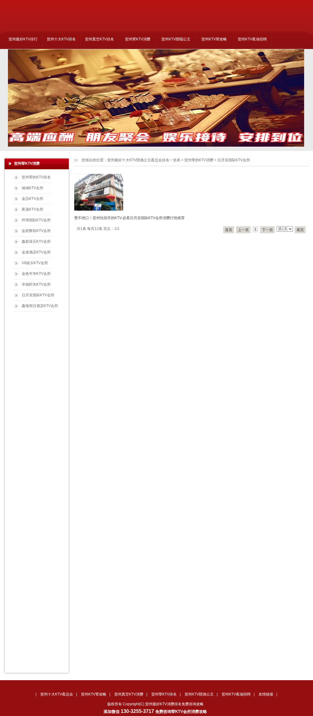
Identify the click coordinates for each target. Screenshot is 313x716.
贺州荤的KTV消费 (198, 160)
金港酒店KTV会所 (36, 252)
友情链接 (266, 694)
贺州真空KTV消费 (128, 694)
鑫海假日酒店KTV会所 (40, 306)
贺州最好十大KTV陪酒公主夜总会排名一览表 (143, 160)
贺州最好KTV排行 (23, 39)
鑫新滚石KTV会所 (36, 241)
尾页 (300, 230)
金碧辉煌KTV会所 (36, 231)
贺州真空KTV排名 (99, 39)
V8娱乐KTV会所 (35, 263)
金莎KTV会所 (32, 199)
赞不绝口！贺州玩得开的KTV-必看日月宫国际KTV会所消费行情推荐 (129, 218)
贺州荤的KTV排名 (36, 177)
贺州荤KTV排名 (164, 694)
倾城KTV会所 (32, 188)
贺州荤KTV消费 (137, 39)
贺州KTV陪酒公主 (199, 694)
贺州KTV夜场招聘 (252, 39)
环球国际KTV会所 (36, 220)
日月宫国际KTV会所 (38, 295)
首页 (228, 230)
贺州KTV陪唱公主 (175, 39)
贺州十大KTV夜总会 (56, 694)
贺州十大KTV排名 (61, 39)
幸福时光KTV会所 (36, 284)
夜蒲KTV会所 (32, 209)
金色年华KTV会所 (36, 274)
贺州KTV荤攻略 (214, 39)
